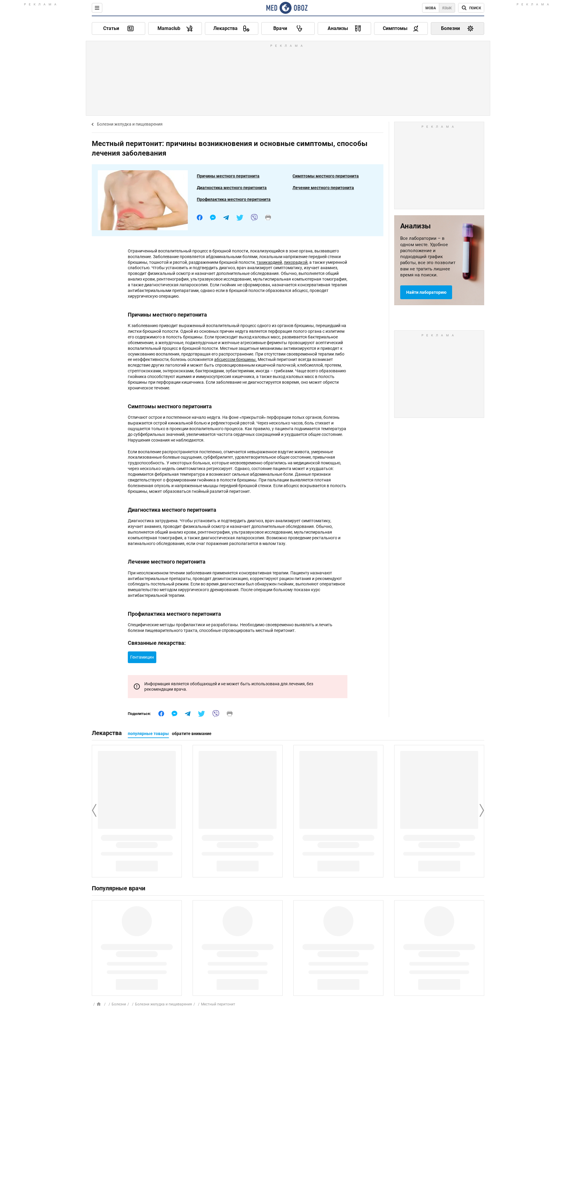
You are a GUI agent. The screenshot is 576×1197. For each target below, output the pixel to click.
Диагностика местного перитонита (232, 187)
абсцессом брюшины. (235, 359)
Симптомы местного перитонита (325, 176)
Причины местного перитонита (228, 176)
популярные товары (148, 733)
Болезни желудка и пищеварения (130, 124)
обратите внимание (192, 733)
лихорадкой (296, 262)
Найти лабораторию (426, 292)
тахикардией (269, 262)
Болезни (119, 1004)
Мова (430, 8)
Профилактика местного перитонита (234, 199)
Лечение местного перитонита (323, 187)
